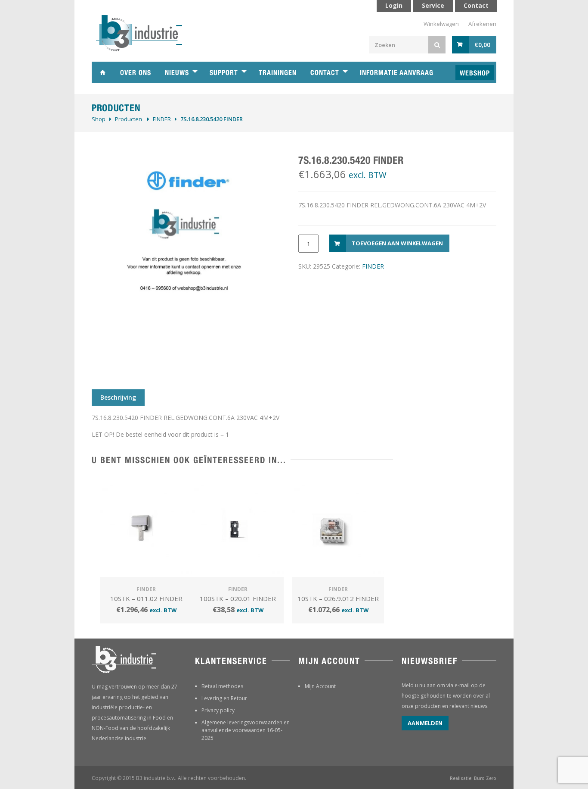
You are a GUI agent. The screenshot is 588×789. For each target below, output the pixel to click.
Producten (128, 119)
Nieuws (177, 73)
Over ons (135, 73)
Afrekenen (482, 24)
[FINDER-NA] (186, 260)
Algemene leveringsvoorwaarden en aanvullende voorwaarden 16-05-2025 (245, 730)
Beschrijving (118, 397)
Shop (98, 119)
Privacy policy (218, 710)
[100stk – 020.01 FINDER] (238, 528)
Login (393, 5)
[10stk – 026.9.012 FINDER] (338, 528)
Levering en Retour (224, 698)
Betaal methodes (222, 686)
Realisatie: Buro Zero (473, 778)
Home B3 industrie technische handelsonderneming (102, 72)
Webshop (475, 73)
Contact (324, 73)
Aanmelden (425, 723)
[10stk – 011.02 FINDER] (146, 528)
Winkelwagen (441, 24)
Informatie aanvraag (396, 73)
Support (224, 73)
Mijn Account (320, 686)
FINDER (162, 119)
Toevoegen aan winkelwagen (397, 243)
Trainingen (278, 73)
